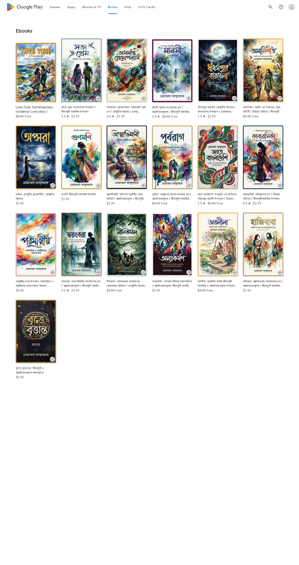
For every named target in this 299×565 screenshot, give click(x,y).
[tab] (55, 7)
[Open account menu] (291, 7)
